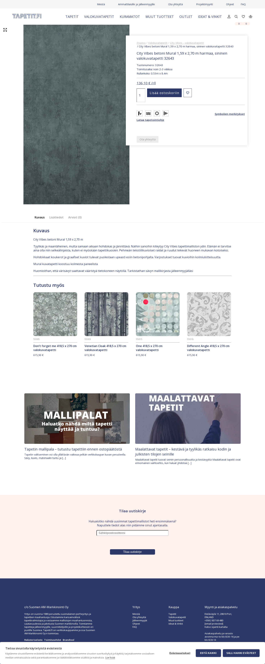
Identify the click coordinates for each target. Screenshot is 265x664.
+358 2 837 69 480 (214, 620)
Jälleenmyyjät (139, 620)
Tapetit (72, 16)
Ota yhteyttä (175, 4)
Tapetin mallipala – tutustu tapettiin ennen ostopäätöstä (73, 449)
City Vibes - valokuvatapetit (187, 43)
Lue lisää (110, 657)
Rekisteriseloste (33, 639)
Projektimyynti (204, 4)
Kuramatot (130, 16)
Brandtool (68, 639)
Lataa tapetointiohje (150, 120)
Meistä (101, 4)
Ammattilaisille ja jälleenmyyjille (136, 4)
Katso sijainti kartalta (216, 627)
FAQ (243, 4)
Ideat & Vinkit (210, 16)
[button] (188, 92)
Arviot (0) (75, 217)
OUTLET (185, 16)
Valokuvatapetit (99, 16)
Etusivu (141, 43)
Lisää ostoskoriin (164, 93)
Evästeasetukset (179, 653)
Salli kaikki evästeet (241, 653)
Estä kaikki (208, 653)
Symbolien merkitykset (230, 114)
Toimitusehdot (52, 639)
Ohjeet (230, 4)
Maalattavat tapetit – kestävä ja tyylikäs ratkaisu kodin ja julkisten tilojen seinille (183, 452)
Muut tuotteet (159, 16)
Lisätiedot (56, 217)
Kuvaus (40, 217)
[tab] (41, 217)
